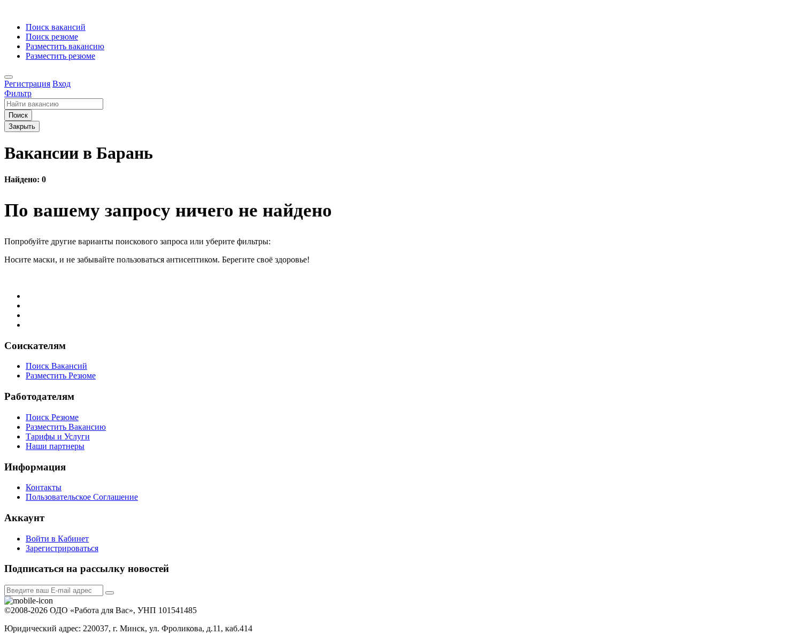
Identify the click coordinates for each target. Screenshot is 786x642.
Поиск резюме (52, 36)
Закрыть (22, 126)
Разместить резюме (60, 55)
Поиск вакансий (56, 27)
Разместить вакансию (65, 46)
